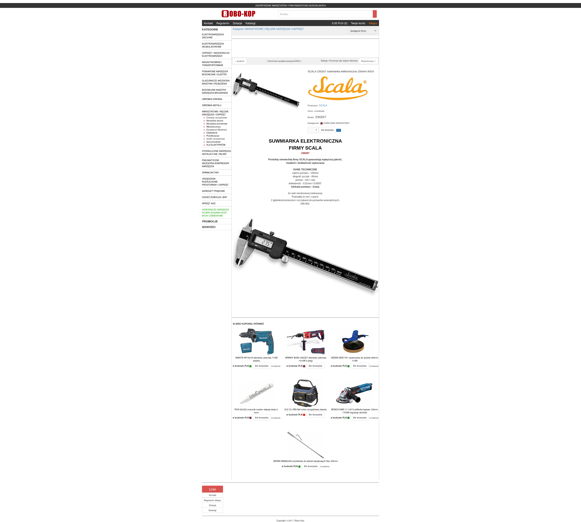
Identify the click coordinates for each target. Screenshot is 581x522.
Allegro (373, 23)
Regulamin (222, 23)
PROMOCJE (210, 221)
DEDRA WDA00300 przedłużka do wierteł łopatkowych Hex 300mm (305, 461)
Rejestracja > (368, 61)
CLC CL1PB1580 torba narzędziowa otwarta (305, 409)
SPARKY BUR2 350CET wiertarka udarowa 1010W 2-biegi (305, 359)
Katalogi (250, 23)
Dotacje (237, 23)
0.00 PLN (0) (339, 23)
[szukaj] (375, 14)
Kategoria (238, 29)
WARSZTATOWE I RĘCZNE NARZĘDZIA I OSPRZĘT (274, 29)
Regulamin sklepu (212, 500)
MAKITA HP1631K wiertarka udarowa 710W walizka (256, 359)
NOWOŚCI (208, 227)
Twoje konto (358, 23)
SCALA (323, 105)
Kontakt (208, 23)
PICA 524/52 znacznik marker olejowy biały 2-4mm (256, 411)
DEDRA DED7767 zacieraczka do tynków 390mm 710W (354, 359)
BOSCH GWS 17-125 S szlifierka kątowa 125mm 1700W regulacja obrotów (354, 411)
